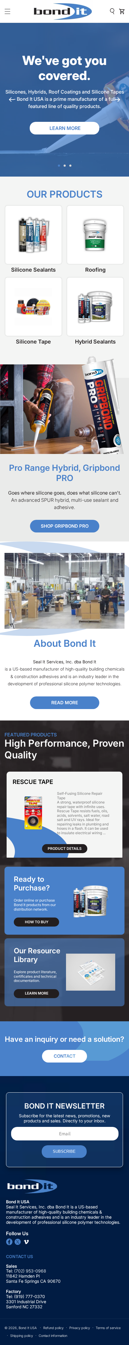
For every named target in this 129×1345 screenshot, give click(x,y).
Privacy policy (79, 1328)
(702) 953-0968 (30, 1270)
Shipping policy (21, 1336)
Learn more (65, 128)
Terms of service (108, 1328)
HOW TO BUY (36, 922)
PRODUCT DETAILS (65, 848)
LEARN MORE (36, 993)
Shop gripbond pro (64, 526)
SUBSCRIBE (64, 1151)
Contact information (53, 1336)
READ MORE (64, 702)
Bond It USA (28, 1328)
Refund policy (53, 1328)
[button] (7, 11)
